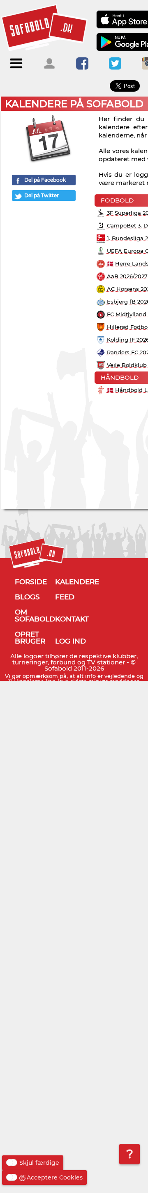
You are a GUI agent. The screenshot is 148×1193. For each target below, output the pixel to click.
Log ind (70, 641)
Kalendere (77, 582)
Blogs (27, 597)
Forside (31, 582)
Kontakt (72, 619)
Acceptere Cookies (55, 1177)
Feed (64, 597)
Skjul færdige (39, 1162)
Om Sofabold (35, 615)
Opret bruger (30, 637)
